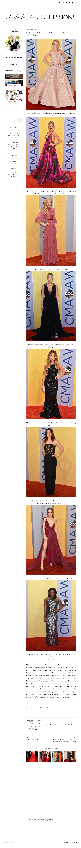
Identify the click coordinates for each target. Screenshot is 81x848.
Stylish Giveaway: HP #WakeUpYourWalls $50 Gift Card (14, 85)
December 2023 (13, 174)
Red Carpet (37, 723)
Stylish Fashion (36, 728)
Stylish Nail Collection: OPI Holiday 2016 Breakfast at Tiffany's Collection (64, 739)
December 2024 (13, 166)
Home (14, 148)
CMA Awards (38, 720)
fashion (30, 723)
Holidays (13, 146)
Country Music (34, 722)
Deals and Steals (13, 140)
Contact (47, 843)
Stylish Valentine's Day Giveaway (14, 108)
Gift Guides (13, 142)
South (30, 725)
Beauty (13, 138)
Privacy (39, 843)
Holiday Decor (13, 144)
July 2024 (13, 172)
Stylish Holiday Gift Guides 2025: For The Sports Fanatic (14, 101)
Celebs (30, 720)
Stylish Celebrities (34, 727)
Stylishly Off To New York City (36, 739)
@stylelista (49, 820)
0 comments (68, 725)
